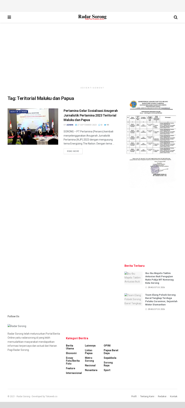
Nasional (90, 365)
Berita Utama (18, 112)
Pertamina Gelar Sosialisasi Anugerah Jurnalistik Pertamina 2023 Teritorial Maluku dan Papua (91, 115)
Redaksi (162, 396)
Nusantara (91, 370)
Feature (70, 368)
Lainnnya (90, 345)
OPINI (107, 345)
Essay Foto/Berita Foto (73, 360)
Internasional (74, 373)
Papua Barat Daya (111, 352)
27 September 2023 (86, 125)
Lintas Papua (88, 352)
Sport (107, 370)
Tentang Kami (147, 396)
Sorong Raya (108, 364)
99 (107, 125)
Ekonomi (71, 353)
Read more (73, 151)
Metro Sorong (89, 359)
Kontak (173, 396)
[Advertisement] (92, 5)
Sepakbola (110, 357)
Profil (134, 396)
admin (70, 125)
